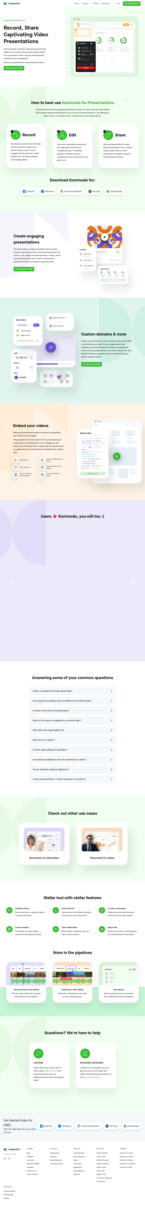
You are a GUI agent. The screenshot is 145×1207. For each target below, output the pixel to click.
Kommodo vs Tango (126, 1160)
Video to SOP (101, 1157)
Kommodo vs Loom (126, 1153)
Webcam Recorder (103, 1160)
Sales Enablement (56, 1160)
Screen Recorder (78, 1153)
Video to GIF (101, 1171)
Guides (75, 1160)
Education (53, 1157)
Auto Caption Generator (104, 1178)
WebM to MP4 (101, 1167)
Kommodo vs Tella (126, 1167)
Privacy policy (31, 1171)
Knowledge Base (79, 1171)
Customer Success (56, 1164)
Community (30, 1160)
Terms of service (32, 1174)
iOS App (6, 1198)
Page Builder (77, 1167)
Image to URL (101, 1174)
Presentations (54, 1153)
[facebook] (9, 1158)
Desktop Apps (8, 1195)
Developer (30, 1167)
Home (77, 3)
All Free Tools (101, 1181)
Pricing (96, 3)
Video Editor (77, 1164)
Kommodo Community (92, 1077)
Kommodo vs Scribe (126, 1157)
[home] (12, 3)
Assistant (76, 1174)
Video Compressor (103, 1164)
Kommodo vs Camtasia (127, 1164)
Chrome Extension (79, 1157)
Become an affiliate (33, 1164)
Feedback (30, 1157)
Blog (28, 1153)
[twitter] (5, 1158)
